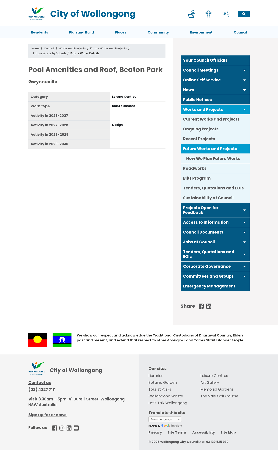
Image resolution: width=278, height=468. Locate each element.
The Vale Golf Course (219, 396)
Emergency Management (209, 286)
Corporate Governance (207, 266)
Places (120, 32)
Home (35, 48)
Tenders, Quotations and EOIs (213, 188)
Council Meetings (201, 70)
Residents (39, 32)
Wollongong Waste (165, 396)
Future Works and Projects (108, 48)
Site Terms (177, 432)
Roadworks (195, 168)
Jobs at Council (199, 242)
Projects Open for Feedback (200, 210)
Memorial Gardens (217, 389)
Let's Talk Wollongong (167, 403)
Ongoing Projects (201, 129)
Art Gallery (209, 382)
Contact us (39, 382)
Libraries (155, 375)
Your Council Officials (205, 60)
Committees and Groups (208, 276)
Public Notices (197, 99)
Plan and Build (81, 32)
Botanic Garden (162, 382)
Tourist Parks (159, 389)
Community (158, 32)
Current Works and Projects (211, 119)
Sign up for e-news (47, 414)
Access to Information (206, 222)
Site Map (228, 432)
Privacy (155, 432)
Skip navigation (140, 2)
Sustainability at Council (208, 198)
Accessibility (203, 432)
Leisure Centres (214, 375)
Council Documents (203, 232)
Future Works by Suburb (49, 53)
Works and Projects (72, 48)
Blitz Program (197, 178)
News (188, 90)
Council (240, 32)
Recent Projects (199, 139)
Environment (201, 32)
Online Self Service (202, 80)
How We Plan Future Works (213, 158)
